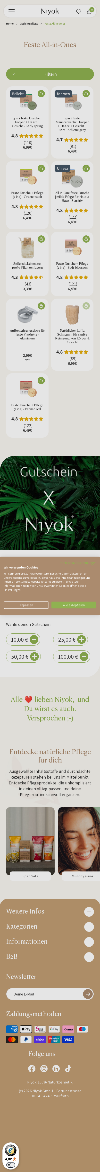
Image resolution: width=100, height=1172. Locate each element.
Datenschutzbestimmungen (77, 562)
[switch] (10, 1165)
